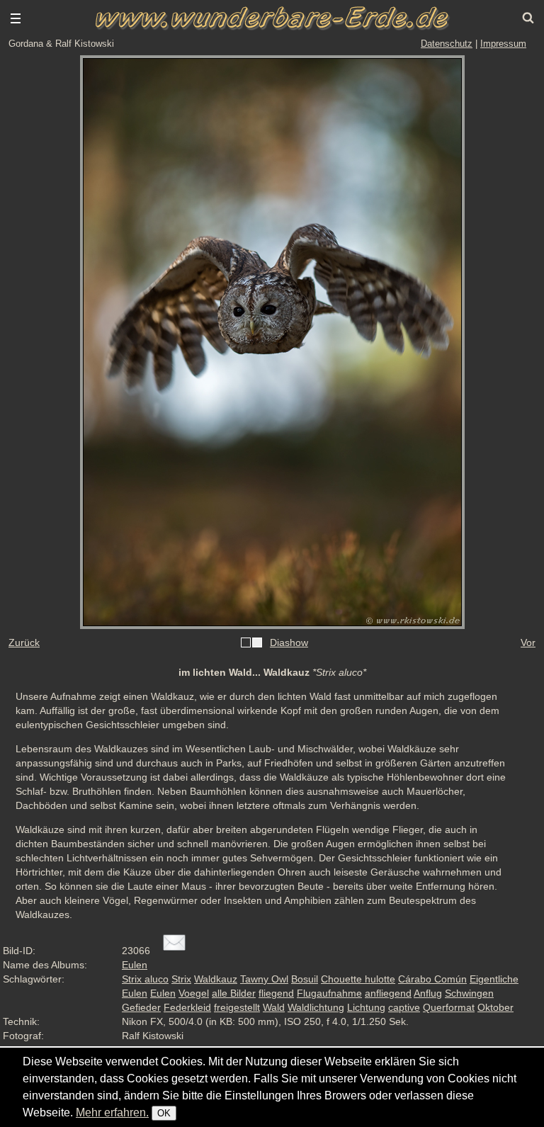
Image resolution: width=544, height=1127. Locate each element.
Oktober (495, 1007)
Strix (181, 979)
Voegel (193, 993)
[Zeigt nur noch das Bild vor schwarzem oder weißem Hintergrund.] (251, 643)
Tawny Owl (264, 979)
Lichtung (366, 1007)
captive (404, 1007)
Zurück (24, 642)
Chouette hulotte (358, 979)
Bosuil (304, 979)
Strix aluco (145, 979)
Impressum (503, 43)
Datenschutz (446, 43)
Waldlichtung (316, 1007)
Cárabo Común (432, 979)
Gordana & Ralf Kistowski (61, 43)
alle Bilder (234, 993)
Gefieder (141, 1007)
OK (164, 1113)
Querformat (449, 1007)
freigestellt (237, 1007)
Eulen (134, 964)
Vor (528, 642)
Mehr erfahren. (112, 1112)
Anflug (428, 993)
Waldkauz (215, 979)
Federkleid (187, 1007)
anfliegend (388, 993)
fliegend (276, 993)
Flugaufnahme (329, 993)
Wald (274, 1007)
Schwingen (469, 993)
